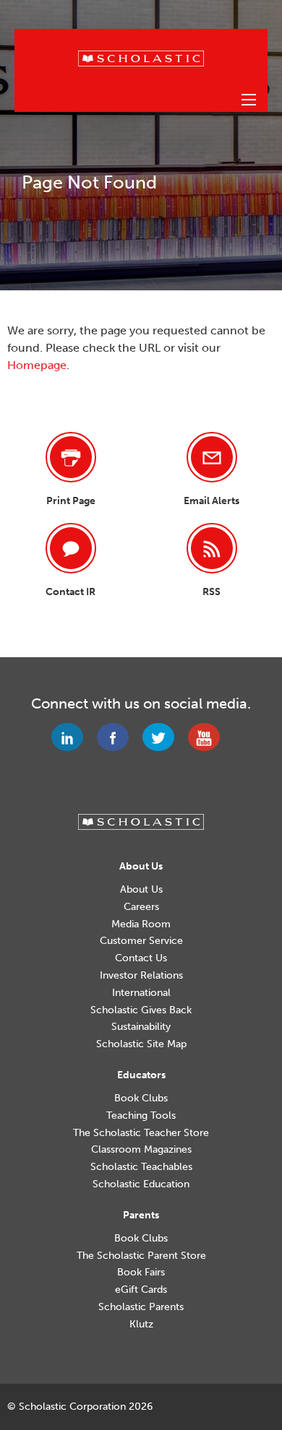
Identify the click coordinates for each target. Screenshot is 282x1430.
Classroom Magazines (141, 1150)
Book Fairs (141, 1273)
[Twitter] (163, 737)
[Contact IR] (71, 548)
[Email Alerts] (212, 457)
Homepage (37, 365)
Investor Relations (141, 976)
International (141, 993)
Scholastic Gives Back (141, 1010)
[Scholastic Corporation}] (141, 57)
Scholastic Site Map (141, 1044)
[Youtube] (209, 737)
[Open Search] (249, 99)
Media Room (141, 924)
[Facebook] (118, 737)
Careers (141, 907)
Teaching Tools (141, 1116)
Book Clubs (141, 1098)
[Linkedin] (72, 737)
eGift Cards (141, 1290)
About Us (141, 890)
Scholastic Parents (141, 1307)
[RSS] (212, 548)
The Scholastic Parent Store (141, 1256)
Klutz (141, 1325)
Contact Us (141, 958)
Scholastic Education (141, 1184)
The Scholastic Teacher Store (141, 1133)
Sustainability (141, 1027)
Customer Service (141, 941)
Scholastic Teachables (141, 1167)
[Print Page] (71, 457)
